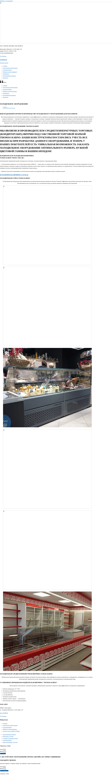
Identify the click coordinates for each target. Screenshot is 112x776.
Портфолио (6, 73)
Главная (5, 66)
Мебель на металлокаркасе (10, 72)
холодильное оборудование (9, 108)
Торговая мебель (7, 70)
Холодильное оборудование (10, 68)
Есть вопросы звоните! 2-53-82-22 (14, 175)
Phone (1, 751)
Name (1, 749)
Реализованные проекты (9, 75)
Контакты (5, 77)
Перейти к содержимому (6, 1)
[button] (56, 81)
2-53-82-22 (3, 59)
